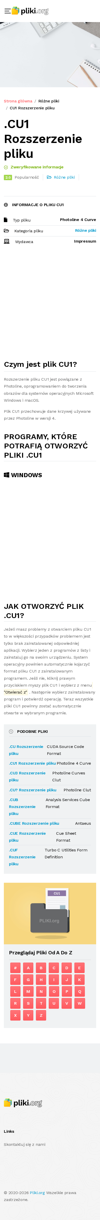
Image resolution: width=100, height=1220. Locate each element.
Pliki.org (37, 1192)
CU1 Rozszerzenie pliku (32, 107)
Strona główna (18, 101)
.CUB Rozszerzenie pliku (22, 806)
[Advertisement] (50, 304)
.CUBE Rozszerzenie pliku (34, 823)
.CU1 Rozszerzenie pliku (32, 763)
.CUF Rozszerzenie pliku (22, 857)
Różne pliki (48, 101)
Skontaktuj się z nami (24, 1144)
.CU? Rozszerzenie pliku (32, 789)
